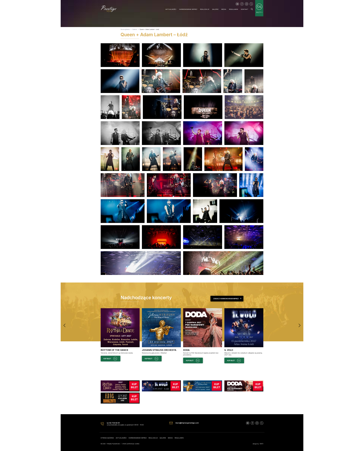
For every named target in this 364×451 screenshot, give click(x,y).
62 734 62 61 (114, 423)
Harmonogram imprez (188, 9)
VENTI (261, 444)
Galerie (215, 9)
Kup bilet (107, 359)
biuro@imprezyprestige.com (187, 423)
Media (223, 9)
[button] (64, 325)
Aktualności (170, 9)
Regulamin (233, 9)
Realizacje (204, 9)
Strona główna (107, 438)
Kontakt (244, 9)
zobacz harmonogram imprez (226, 299)
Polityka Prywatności (113, 443)
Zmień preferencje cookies (130, 443)
